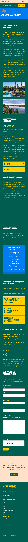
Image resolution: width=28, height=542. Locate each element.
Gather (4, 508)
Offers (4, 504)
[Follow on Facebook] (20, 1)
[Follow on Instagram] (23, 1)
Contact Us (5, 521)
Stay (4, 502)
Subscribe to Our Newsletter (9, 525)
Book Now (21, 5)
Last (4, 392)
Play (4, 506)
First (4, 387)
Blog (4, 514)
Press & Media (6, 523)
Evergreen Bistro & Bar (8, 510)
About (4, 512)
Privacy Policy (6, 519)
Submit (5, 449)
